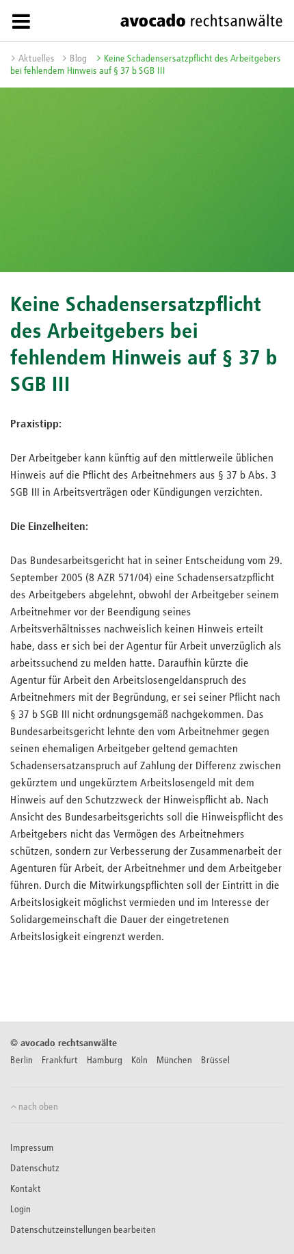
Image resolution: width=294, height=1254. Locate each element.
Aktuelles (36, 59)
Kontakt (25, 1189)
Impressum (32, 1148)
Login (20, 1209)
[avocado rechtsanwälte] (201, 20)
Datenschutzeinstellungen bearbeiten (83, 1230)
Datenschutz (34, 1168)
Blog (78, 59)
